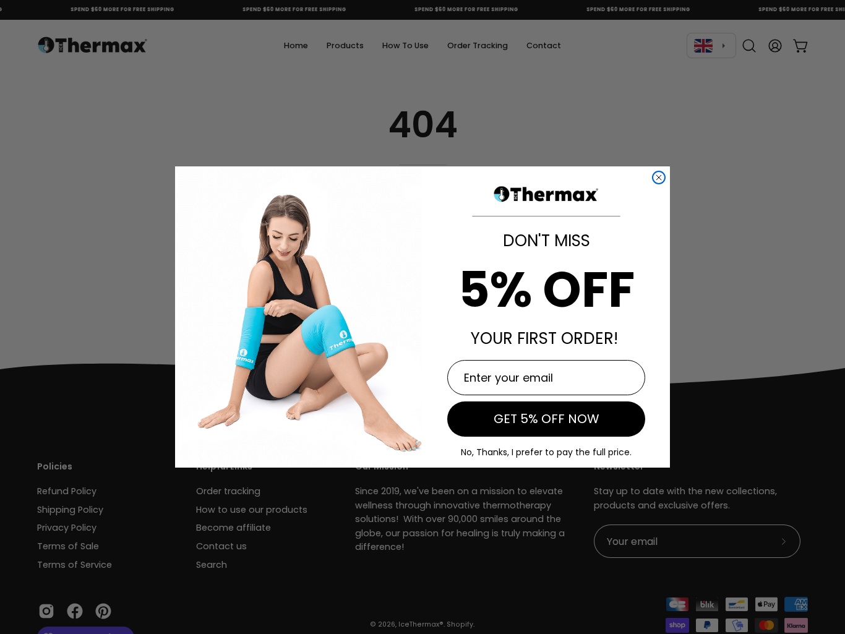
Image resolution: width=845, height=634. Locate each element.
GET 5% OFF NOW (546, 418)
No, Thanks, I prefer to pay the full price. (546, 452)
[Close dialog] (659, 177)
